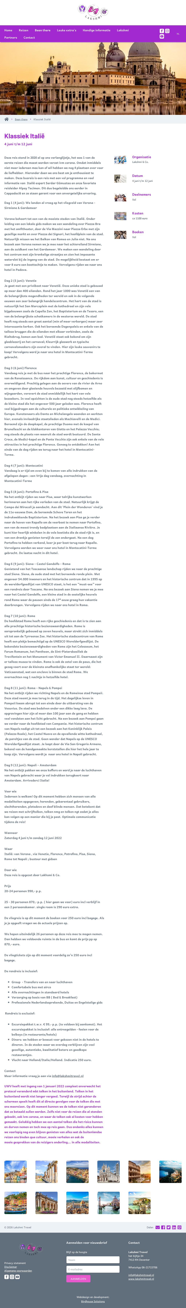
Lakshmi (123, 30)
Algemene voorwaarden (18, 1271)
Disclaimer (10, 1267)
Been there (42, 30)
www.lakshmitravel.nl (141, 1279)
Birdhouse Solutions (93, 1301)
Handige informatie (96, 30)
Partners (10, 37)
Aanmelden (78, 1279)
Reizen (23, 30)
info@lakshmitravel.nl (68, 1075)
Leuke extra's (66, 30)
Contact (29, 37)
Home (8, 30)
